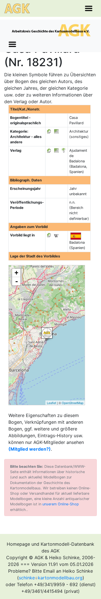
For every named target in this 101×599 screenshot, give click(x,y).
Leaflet (51, 402)
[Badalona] (46, 332)
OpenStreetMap (72, 402)
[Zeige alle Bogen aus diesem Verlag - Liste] (49, 150)
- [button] (17, 281)
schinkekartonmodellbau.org (50, 577)
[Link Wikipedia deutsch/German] (56, 235)
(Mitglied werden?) (29, 449)
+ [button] (16, 272)
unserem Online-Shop (60, 504)
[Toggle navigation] (89, 8)
